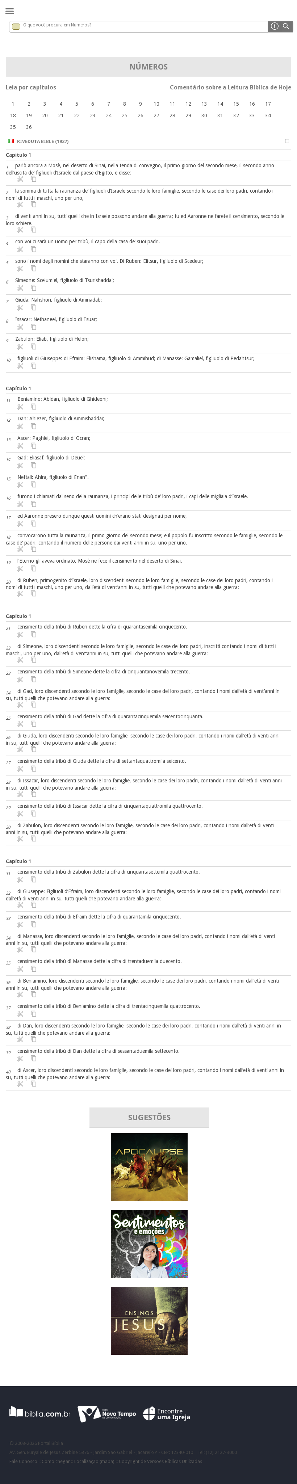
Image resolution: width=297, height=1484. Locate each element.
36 (29, 127)
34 (268, 115)
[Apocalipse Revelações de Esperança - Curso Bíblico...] (149, 1199)
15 (236, 104)
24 (109, 115)
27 (156, 115)
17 (268, 104)
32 (236, 115)
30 (204, 115)
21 (61, 115)
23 (93, 115)
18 (13, 115)
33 (252, 115)
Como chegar (56, 1461)
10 (156, 104)
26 (140, 115)
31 (220, 115)
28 (172, 115)
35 (13, 127)
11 (172, 104)
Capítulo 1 (19, 155)
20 (45, 115)
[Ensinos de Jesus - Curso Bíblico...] (149, 1352)
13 (204, 104)
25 (124, 115)
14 (220, 104)
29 (188, 115)
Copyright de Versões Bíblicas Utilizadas (160, 1461)
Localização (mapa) (94, 1461)
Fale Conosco (23, 1461)
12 (188, 104)
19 (29, 115)
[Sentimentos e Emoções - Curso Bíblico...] (149, 1276)
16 (252, 104)
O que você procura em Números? (57, 25)
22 (77, 115)
